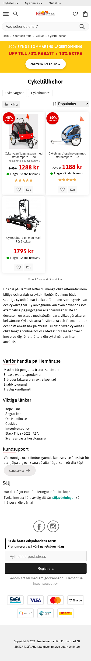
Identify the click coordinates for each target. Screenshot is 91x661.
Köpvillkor (12, 409)
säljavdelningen (63, 498)
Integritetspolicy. (45, 583)
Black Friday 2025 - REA (22, 433)
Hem (6, 36)
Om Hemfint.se (16, 419)
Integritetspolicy (17, 428)
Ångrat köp (13, 414)
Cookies (11, 424)
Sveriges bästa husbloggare (25, 438)
